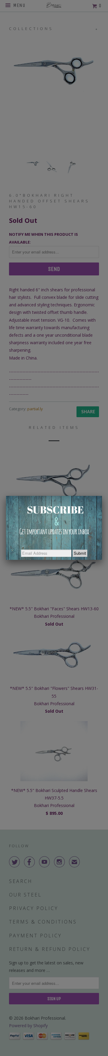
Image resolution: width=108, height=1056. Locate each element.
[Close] (102, 495)
